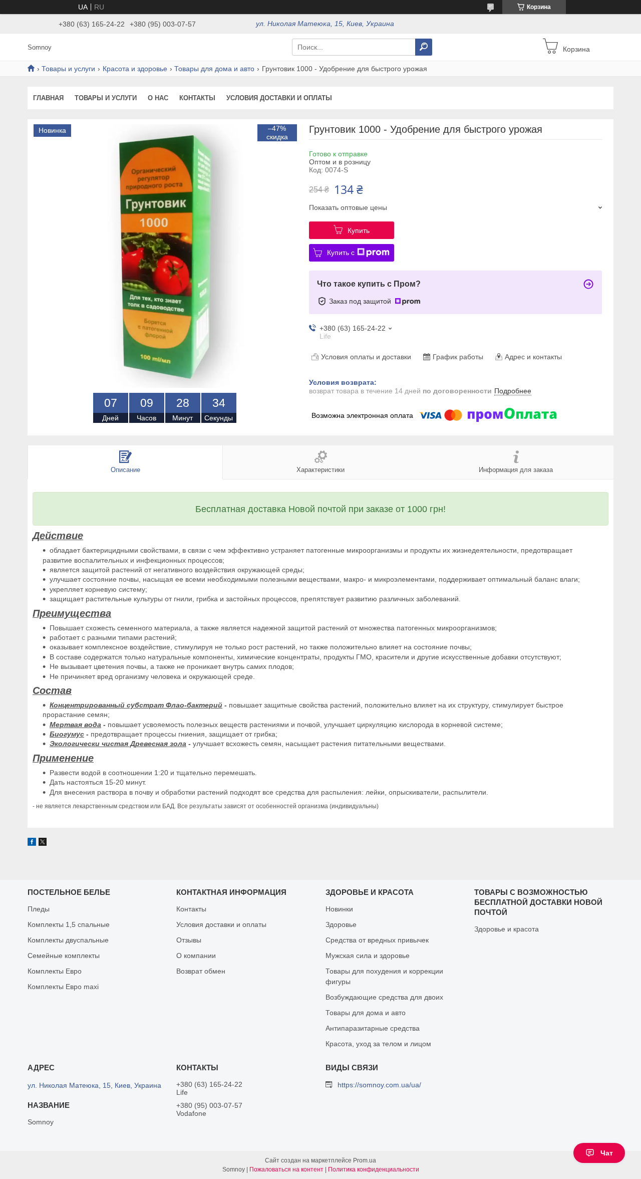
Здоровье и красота (506, 929)
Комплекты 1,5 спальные (69, 924)
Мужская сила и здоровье (368, 956)
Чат (606, 1153)
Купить (359, 230)
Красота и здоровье (135, 69)
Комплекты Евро (55, 971)
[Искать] (423, 47)
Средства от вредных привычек (377, 940)
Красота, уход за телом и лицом (378, 1044)
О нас (158, 98)
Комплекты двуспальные (68, 940)
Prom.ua (364, 1160)
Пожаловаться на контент (286, 1169)
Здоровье (341, 924)
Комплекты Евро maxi (63, 987)
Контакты (197, 98)
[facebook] (32, 843)
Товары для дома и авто (214, 69)
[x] (43, 843)
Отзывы (188, 940)
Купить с (341, 253)
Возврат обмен (200, 971)
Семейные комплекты (64, 956)
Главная (48, 98)
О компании (196, 956)
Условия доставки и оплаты (279, 98)
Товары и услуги (68, 69)
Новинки (339, 909)
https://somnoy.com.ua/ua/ (379, 1085)
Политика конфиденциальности (373, 1169)
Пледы (39, 909)
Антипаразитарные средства (373, 1028)
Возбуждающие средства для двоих (384, 997)
